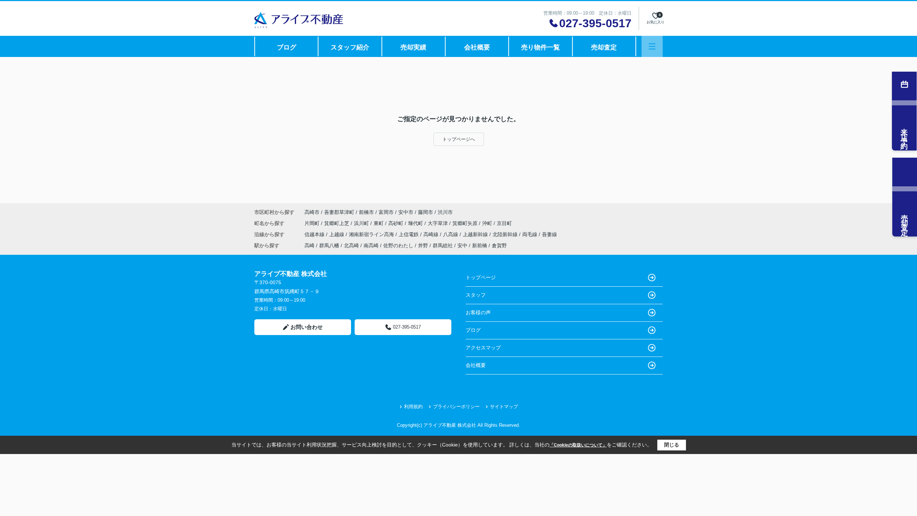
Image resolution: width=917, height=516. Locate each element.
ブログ (286, 47)
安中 (462, 245)
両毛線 (530, 234)
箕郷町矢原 (465, 223)
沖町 (488, 223)
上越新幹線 (476, 234)
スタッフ (476, 295)
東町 (379, 223)
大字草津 (438, 223)
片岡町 (312, 223)
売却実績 (413, 47)
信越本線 (315, 234)
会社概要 (477, 47)
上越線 (337, 234)
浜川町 (362, 223)
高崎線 (431, 234)
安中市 (405, 212)
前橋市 (366, 212)
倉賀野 (499, 245)
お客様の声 (478, 312)
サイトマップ (504, 406)
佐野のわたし (398, 245)
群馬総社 (443, 245)
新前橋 (479, 245)
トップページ (481, 277)
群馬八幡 (329, 245)
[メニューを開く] (652, 46)
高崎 (309, 245)
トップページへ (458, 139)
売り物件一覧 (540, 47)
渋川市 (445, 212)
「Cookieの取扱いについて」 (578, 445)
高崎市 (312, 212)
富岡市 (386, 212)
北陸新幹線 (506, 234)
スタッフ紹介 (350, 47)
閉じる (671, 445)
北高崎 (351, 245)
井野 (423, 245)
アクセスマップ (483, 347)
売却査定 (604, 47)
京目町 (504, 223)
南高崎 (371, 245)
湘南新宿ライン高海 (372, 234)
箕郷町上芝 (337, 223)
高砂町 (396, 223)
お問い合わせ (307, 327)
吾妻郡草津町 (339, 212)
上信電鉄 (409, 234)
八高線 (451, 234)
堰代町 (416, 223)
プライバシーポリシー (456, 406)
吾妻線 (549, 234)
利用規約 (413, 406)
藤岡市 (425, 212)
